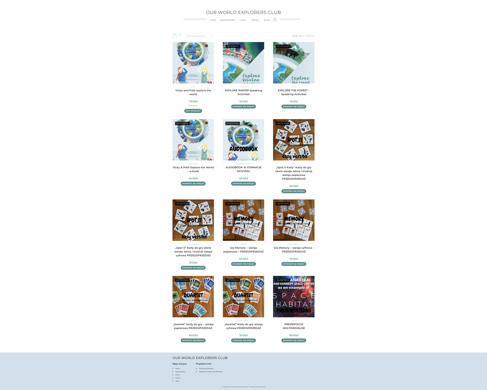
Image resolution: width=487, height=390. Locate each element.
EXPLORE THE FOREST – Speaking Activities (294, 92)
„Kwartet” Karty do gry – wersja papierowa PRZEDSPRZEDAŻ (193, 326)
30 (300, 36)
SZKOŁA (255, 20)
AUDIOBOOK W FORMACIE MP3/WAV (243, 169)
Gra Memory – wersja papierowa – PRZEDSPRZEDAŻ (243, 249)
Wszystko (310, 36)
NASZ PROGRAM (227, 20)
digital (190, 164)
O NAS (243, 20)
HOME (213, 20)
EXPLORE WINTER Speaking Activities (243, 92)
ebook (243, 87)
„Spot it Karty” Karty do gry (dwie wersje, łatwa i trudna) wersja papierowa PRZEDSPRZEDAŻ (293, 173)
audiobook (241, 164)
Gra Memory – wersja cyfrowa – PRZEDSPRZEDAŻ (294, 249)
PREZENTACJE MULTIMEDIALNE (294, 326)
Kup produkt (193, 111)
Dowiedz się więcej (243, 106)
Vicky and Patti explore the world (193, 92)
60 (304, 36)
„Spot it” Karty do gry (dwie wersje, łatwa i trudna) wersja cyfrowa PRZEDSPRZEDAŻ (193, 251)
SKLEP (267, 20)
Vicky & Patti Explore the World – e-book (193, 169)
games (294, 164)
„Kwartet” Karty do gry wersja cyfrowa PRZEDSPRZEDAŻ (243, 326)
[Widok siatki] (174, 36)
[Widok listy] (180, 36)
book (193, 87)
